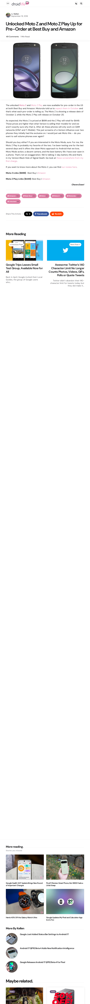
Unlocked (14, 201)
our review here (69, 167)
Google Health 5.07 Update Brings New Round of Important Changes (24, 884)
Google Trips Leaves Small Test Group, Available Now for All (24, 268)
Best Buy (30, 196)
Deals (12, 992)
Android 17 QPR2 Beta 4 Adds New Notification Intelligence (47, 948)
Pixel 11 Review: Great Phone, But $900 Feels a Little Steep (64, 884)
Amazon (42, 173)
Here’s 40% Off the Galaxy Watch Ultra (21, 917)
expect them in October (67, 108)
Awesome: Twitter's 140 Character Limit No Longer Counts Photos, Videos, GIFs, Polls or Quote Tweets (66, 270)
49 (12, 36)
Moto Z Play (37, 105)
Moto (44, 196)
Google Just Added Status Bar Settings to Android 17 (44, 934)
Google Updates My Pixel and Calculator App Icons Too (64, 918)
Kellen (16, 14)
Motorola (74, 196)
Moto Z (58, 196)
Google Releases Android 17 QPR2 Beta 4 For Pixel (42, 962)
